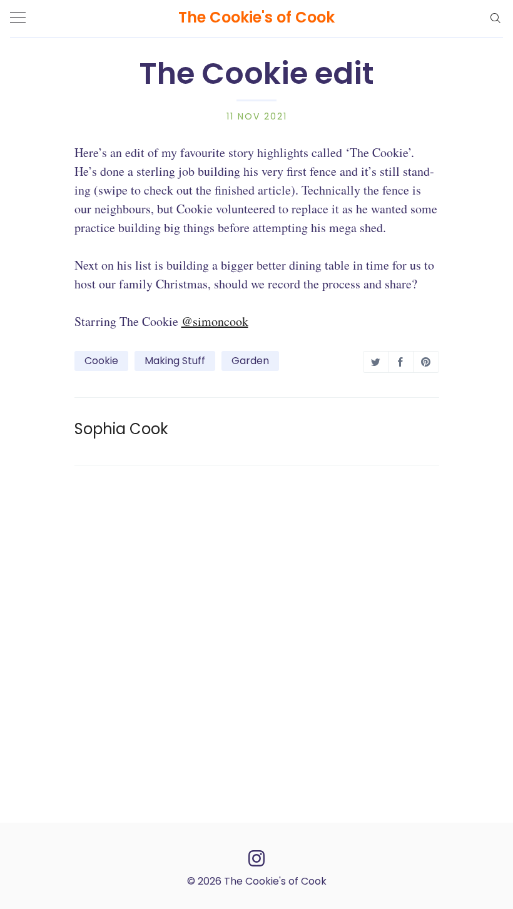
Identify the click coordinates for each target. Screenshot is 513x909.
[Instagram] (256, 857)
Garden (250, 360)
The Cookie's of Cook (256, 17)
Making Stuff (175, 360)
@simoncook (214, 321)
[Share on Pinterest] (426, 362)
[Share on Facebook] (401, 362)
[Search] (495, 17)
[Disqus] (256, 641)
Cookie (101, 360)
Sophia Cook (121, 429)
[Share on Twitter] (375, 362)
